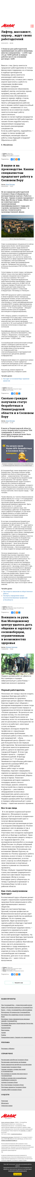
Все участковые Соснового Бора (12, 1085)
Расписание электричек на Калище (13, 1062)
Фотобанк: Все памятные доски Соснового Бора (16, 1015)
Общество (9, 153)
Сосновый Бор (9, 389)
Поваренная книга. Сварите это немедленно (16, 1037)
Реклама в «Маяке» (7, 1048)
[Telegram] (14, 159)
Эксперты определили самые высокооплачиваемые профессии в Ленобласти (15, 598)
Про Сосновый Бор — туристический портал (16, 1005)
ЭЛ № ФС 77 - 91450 (25, 1130)
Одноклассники (6, 1105)
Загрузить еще (19, 982)
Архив (3, 1032)
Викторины (5, 1030)
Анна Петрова (10, 184)
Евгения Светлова (11, 647)
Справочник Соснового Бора (11, 1067)
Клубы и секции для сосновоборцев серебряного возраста (13, 1079)
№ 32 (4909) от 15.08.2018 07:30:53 (15, 971)
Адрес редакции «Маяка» (7, 1122)
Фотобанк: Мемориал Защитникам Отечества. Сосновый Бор (17, 1024)
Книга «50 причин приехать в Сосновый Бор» (17, 1007)
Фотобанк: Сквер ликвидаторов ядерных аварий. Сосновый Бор (15, 1020)
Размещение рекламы (7, 1137)
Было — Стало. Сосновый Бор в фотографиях (16, 1010)
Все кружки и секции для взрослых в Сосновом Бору (14, 1074)
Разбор (3, 1035)
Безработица (20, 608)
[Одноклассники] (16, 159)
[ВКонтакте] (12, 159)
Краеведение (5, 1028)
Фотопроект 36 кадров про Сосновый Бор (15, 1012)
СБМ (6, 608)
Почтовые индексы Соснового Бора (13, 1087)
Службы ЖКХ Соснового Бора (11, 1089)
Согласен (17, 1174)
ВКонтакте (5, 1103)
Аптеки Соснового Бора (9, 1082)
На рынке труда (9, 154)
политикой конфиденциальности (17, 1171)
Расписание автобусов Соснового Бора (14, 1060)
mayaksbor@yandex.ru (16, 1134)
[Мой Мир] (19, 159)
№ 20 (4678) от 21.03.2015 (12, 156)
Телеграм (4, 1101)
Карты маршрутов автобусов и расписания (16, 1064)
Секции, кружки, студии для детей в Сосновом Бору (13, 1070)
